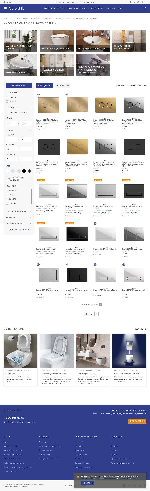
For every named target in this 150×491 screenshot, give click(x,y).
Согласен (88, 483)
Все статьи (139, 329)
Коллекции (63, 86)
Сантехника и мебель (31, 18)
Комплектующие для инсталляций (56, 18)
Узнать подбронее (129, 478)
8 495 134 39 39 (14, 418)
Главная (6, 18)
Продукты (16, 18)
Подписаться (137, 421)
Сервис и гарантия (72, 2)
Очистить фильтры (19, 230)
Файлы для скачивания (86, 2)
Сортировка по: (120, 85)
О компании (60, 2)
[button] (75, 390)
